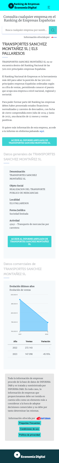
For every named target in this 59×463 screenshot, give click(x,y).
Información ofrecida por (37, 37)
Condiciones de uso (29, 428)
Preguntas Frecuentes (29, 422)
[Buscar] (53, 30)
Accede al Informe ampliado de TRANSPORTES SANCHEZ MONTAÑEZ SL (29, 141)
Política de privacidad (29, 434)
